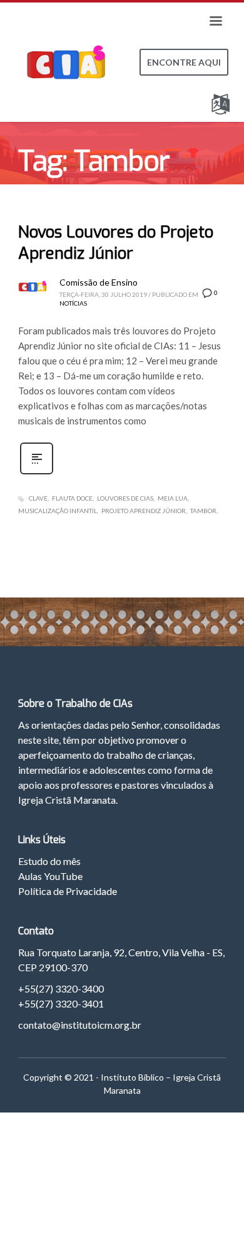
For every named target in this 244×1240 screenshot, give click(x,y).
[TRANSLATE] (223, 102)
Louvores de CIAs (125, 498)
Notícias (73, 303)
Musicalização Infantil (57, 510)
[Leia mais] (36, 473)
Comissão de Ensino (98, 282)
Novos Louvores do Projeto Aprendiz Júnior (115, 242)
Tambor (203, 510)
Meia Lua (173, 498)
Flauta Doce (72, 498)
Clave (38, 498)
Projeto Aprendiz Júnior (143, 510)
